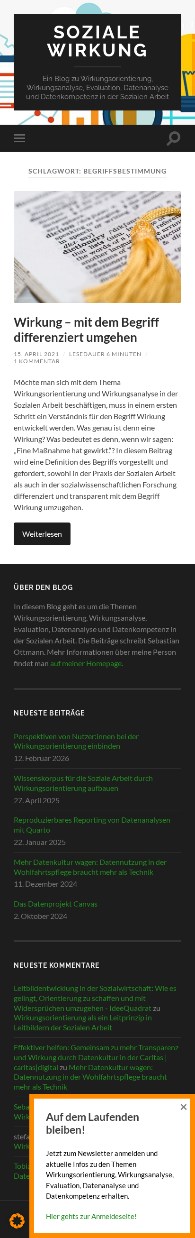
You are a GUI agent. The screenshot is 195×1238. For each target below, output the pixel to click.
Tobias (24, 1165)
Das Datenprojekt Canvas (56, 903)
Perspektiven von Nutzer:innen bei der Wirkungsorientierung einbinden (76, 741)
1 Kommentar (37, 361)
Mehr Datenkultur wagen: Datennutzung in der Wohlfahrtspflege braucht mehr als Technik (90, 866)
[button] (17, 1221)
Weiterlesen (42, 533)
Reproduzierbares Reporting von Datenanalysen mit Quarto (92, 824)
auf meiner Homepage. (86, 663)
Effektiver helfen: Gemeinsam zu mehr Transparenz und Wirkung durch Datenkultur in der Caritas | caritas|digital (96, 1057)
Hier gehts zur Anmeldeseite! (91, 1216)
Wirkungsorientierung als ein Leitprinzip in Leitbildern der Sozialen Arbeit (83, 1022)
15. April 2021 (36, 354)
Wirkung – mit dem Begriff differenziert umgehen (86, 329)
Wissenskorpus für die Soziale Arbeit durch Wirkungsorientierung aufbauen (83, 782)
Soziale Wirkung (98, 41)
